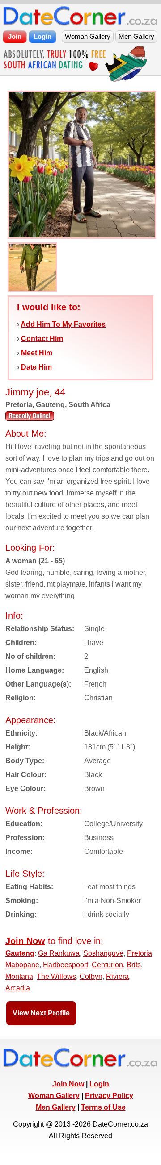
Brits (134, 965)
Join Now (68, 1084)
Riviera (117, 976)
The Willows (56, 976)
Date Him (36, 367)
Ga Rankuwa (59, 953)
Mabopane (22, 965)
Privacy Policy (109, 1095)
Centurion (107, 965)
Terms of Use (103, 1107)
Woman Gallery (54, 1095)
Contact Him (42, 338)
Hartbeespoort (65, 965)
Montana (19, 976)
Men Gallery (56, 1107)
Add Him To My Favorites (63, 324)
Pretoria (139, 953)
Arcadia (17, 988)
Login (99, 1084)
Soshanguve (103, 953)
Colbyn (91, 976)
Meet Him (36, 353)
